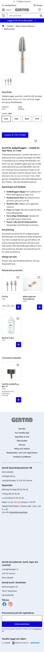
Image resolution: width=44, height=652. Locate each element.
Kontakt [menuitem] (22, 428)
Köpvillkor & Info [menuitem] (22, 436)
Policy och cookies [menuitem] (22, 448)
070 (37, 118)
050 (16, 118)
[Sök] (41, 15)
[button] (3, 16)
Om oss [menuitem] (22, 444)
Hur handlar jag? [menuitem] (22, 432)
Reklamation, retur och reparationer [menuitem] (22, 452)
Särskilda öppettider (19, 512)
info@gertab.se (10, 5)
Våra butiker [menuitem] (22, 440)
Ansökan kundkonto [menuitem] (22, 456)
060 (27, 118)
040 (6, 118)
